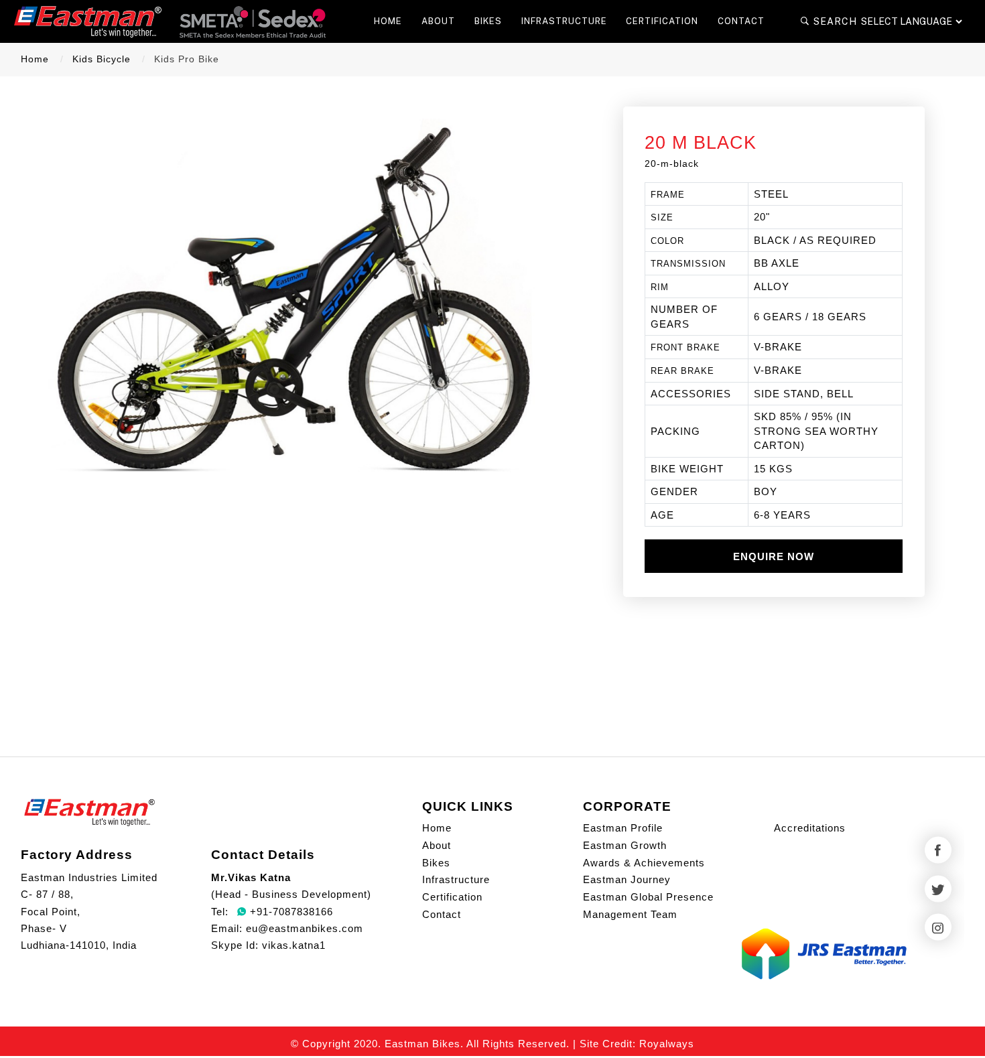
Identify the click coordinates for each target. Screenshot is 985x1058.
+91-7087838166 (290, 911)
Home (35, 59)
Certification (452, 897)
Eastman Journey (627, 879)
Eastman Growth (625, 845)
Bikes (436, 862)
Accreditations (810, 828)
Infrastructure (456, 879)
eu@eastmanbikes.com (304, 928)
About (436, 845)
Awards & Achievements (644, 862)
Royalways (666, 1043)
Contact (441, 914)
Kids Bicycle (101, 59)
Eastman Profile (623, 828)
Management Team (630, 914)
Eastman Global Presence (648, 897)
